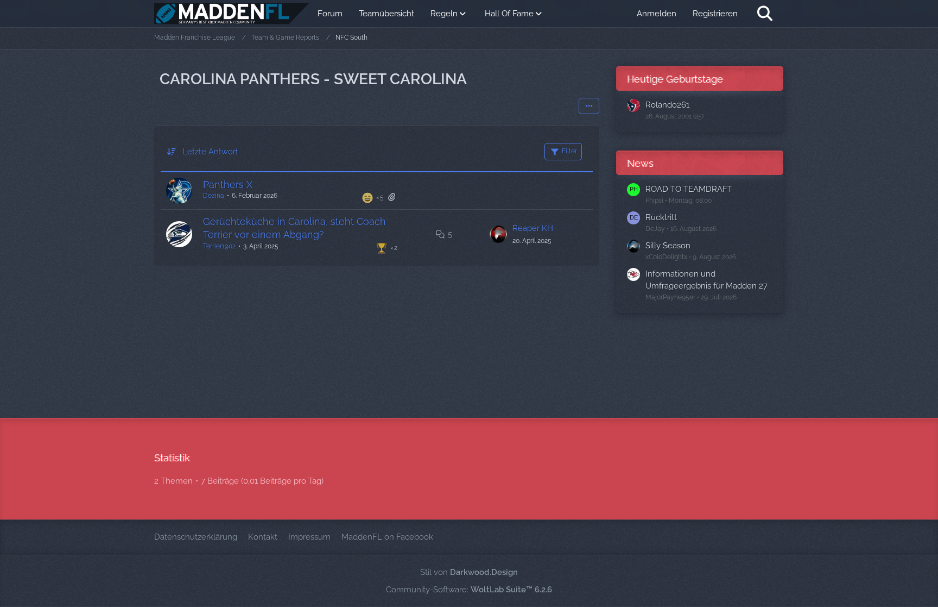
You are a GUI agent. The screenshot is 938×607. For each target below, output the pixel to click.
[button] (589, 106)
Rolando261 (667, 105)
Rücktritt (661, 217)
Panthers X (227, 184)
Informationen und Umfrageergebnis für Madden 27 (706, 280)
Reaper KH (532, 228)
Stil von (469, 572)
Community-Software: (469, 590)
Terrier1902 (219, 246)
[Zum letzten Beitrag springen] (498, 234)
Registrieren (715, 13)
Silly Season (667, 246)
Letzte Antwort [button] (210, 152)
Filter (569, 151)
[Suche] (765, 13)
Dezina (213, 195)
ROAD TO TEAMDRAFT (688, 189)
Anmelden (656, 13)
